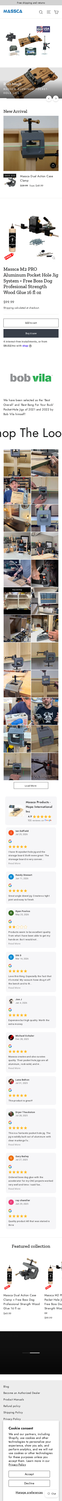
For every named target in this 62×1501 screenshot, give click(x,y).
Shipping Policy (13, 1412)
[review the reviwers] (10, 842)
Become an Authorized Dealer (21, 1393)
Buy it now (31, 333)
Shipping (8, 308)
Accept (29, 1474)
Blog (6, 1387)
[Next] (56, 98)
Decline (29, 1483)
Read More (14, 863)
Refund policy (11, 1406)
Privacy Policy (17, 1465)
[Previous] (49, 98)
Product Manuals (13, 1399)
